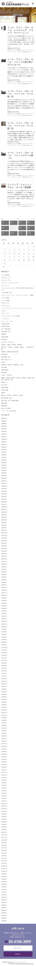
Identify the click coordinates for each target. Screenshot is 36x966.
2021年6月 (4, 546)
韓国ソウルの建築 (5, 408)
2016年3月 (4, 702)
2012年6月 (4, 819)
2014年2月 (4, 767)
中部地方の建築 (5, 326)
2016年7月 (4, 691)
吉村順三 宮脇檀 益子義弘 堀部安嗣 (11, 344)
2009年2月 (4, 921)
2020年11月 (4, 561)
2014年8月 (4, 751)
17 (4, 257)
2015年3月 (4, 733)
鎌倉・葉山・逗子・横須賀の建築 (9, 400)
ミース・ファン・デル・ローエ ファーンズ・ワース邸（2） (20, 125)
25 (9, 260)
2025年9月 (4, 442)
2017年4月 (4, 668)
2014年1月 (4, 770)
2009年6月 (4, 910)
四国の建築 (4, 354)
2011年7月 (4, 848)
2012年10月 (4, 809)
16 (33, 253)
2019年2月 (4, 616)
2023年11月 (4, 483)
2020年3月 (4, 582)
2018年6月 (4, 637)
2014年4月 (4, 762)
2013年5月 (4, 790)
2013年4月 (4, 793)
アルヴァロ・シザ (5, 277)
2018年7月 (4, 634)
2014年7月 (4, 754)
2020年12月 (4, 559)
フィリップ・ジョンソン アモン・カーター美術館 (20, 186)
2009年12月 (4, 894)
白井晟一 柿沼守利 (6, 375)
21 (23, 257)
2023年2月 (4, 501)
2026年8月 (4, 418)
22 (28, 257)
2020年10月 (4, 564)
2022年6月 (4, 520)
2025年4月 (4, 452)
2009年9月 (4, 902)
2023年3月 (4, 499)
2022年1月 (4, 530)
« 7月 (3, 267)
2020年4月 (4, 579)
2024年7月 (4, 465)
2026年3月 (4, 431)
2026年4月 (4, 429)
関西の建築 (4, 405)
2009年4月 (4, 915)
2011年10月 (4, 840)
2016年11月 (4, 681)
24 (4, 260)
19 (14, 257)
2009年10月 (4, 900)
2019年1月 (4, 619)
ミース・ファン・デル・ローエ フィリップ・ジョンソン (16, 308)
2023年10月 (4, 486)
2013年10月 (4, 777)
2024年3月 (4, 475)
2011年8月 (4, 845)
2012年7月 (4, 816)
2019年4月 (4, 611)
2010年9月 (4, 874)
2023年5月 (4, 494)
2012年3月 (4, 827)
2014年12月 (4, 741)
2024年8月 (4, 462)
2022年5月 (4, 522)
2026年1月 (4, 436)
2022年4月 (4, 525)
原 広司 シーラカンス (7, 342)
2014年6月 (4, 757)
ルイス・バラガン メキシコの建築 (10, 316)
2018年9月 (4, 629)
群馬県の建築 (4, 387)
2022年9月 (4, 514)
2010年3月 (4, 887)
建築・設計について (28, 51)
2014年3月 (4, 764)
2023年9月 (4, 488)
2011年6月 (4, 850)
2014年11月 (4, 743)
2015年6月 (4, 725)
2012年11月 (4, 806)
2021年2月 (4, 553)
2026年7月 (4, 421)
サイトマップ (22, 962)
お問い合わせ (17, 948)
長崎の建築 (4, 403)
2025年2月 (4, 455)
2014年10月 (4, 746)
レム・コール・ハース (7, 321)
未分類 (3, 362)
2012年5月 (4, 822)
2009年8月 (4, 905)
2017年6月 (4, 663)
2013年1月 (4, 801)
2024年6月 (4, 468)
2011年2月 (4, 861)
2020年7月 (4, 572)
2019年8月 (4, 600)
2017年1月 (4, 676)
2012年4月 (4, 824)
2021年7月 (4, 543)
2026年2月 (4, 434)
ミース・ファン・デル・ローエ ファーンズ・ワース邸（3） (20, 94)
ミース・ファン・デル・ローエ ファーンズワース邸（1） (20, 155)
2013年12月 (4, 772)
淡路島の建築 (4, 370)
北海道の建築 (4, 337)
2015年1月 (4, 738)
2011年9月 (4, 842)
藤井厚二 (3, 392)
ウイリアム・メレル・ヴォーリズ (9, 283)
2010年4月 (4, 884)
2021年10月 (4, 538)
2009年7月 (4, 907)
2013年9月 (4, 780)
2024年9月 (4, 460)
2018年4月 (4, 642)
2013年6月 (4, 788)
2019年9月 (4, 598)
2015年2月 (4, 736)
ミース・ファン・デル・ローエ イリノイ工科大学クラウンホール (20, 62)
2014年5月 (4, 759)
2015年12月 (4, 710)
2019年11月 (4, 593)
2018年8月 (4, 632)
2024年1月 (4, 481)
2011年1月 (4, 863)
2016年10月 (4, 684)
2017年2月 (4, 673)
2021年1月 (4, 556)
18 (9, 257)
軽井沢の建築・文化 (6, 398)
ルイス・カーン (5, 313)
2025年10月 (4, 439)
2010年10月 (4, 871)
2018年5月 (4, 639)
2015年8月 (4, 720)
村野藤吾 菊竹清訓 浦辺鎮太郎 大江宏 (12, 364)
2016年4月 (4, 699)
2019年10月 (4, 595)
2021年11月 (4, 535)
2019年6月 (4, 606)
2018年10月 (4, 626)
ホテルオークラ (5, 303)
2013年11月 (4, 775)
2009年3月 (4, 918)
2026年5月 (4, 426)
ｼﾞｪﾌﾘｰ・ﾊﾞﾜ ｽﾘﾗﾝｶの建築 (8, 411)
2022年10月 (4, 512)
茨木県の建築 (4, 390)
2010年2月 (4, 889)
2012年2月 (4, 829)
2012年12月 (4, 803)
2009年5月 (4, 913)
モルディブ (4, 310)
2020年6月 (4, 574)
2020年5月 (4, 577)
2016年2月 (4, 704)
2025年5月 (4, 449)
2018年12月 (4, 621)
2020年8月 (4, 569)
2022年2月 (4, 527)
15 (28, 253)
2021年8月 (4, 540)
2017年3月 (4, 671)
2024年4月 (4, 473)
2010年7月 (4, 879)
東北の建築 (4, 367)
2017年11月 (4, 650)
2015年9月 (4, 717)
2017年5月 (4, 665)
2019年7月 (4, 603)
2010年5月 (4, 881)
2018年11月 (4, 624)
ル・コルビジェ (5, 318)
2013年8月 (4, 783)
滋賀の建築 (4, 372)
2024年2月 (4, 478)
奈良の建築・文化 (5, 357)
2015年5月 (4, 728)
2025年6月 (4, 447)
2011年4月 (4, 855)
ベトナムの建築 (5, 300)
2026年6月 (4, 423)
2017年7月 (4, 660)
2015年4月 (4, 730)
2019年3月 (4, 613)
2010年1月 (4, 892)
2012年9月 (4, 811)
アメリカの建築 (17, 50)
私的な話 (3, 382)
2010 (18, 219)
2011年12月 (4, 835)
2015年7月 (4, 723)
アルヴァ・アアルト (6, 280)
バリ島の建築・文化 (6, 292)
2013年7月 (4, 785)
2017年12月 (4, 647)
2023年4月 (4, 496)
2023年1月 (4, 504)
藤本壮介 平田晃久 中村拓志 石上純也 (12, 395)
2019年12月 (4, 590)
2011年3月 (4, 858)
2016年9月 (4, 686)
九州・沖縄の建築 (5, 329)
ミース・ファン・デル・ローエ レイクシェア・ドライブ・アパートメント (20, 30)
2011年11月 (4, 837)
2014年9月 (4, 749)
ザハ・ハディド (5, 285)
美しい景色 (4, 385)
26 (14, 260)
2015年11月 (4, 712)
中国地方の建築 (5, 324)
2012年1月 (4, 832)
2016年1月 (4, 707)
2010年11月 (4, 868)
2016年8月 (4, 689)
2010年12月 (4, 866)
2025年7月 (4, 444)
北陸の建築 (4, 339)
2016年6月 (4, 694)
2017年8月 (4, 658)
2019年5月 (4, 608)
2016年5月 (4, 697)
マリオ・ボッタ (5, 305)
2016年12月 (4, 678)
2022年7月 (4, 517)
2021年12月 (4, 533)
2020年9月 (4, 567)
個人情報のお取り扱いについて (9, 962)
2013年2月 (4, 798)
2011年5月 (4, 853)
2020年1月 (4, 587)
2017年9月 (4, 655)
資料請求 (17, 954)
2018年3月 (4, 645)
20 (19, 257)
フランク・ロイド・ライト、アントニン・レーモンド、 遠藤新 (17, 295)
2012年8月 (4, 814)
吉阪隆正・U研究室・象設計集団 (9, 351)
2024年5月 (4, 470)
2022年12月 (4, 507)
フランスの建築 (5, 298)
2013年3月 (4, 796)
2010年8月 (4, 876)
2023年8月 (4, 491)
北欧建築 (3, 334)
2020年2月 (4, 585)
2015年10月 (4, 715)
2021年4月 (4, 551)
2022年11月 (4, 509)
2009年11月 (4, 897)
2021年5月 (4, 548)
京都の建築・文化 (5, 331)
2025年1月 (4, 457)
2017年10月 (4, 652)
